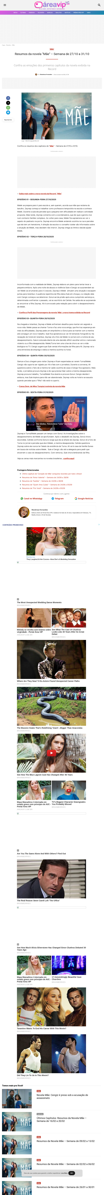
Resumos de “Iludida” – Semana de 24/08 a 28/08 (42, 481)
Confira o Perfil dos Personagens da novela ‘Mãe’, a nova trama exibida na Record (54, 312)
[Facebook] (8, 98)
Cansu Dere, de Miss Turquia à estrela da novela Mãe (42, 386)
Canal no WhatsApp (33, 498)
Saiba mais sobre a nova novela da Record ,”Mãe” (40, 194)
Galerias (40, 1114)
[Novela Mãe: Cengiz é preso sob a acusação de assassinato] (17, 1098)
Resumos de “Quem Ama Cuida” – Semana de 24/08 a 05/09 (47, 485)
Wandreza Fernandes (46, 74)
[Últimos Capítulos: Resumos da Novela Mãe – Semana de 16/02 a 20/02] (17, 1121)
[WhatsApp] (8, 108)
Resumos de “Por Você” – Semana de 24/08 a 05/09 (43, 488)
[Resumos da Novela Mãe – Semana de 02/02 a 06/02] (17, 1167)
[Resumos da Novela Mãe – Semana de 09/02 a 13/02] (17, 1144)
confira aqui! (68, 458)
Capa (3, 45)
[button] (91, 5)
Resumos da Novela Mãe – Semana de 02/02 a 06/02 (66, 1164)
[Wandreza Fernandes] (36, 74)
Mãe (13, 45)
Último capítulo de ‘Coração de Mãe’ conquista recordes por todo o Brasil (52, 474)
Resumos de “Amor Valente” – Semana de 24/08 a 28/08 (45, 477)
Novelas (8, 45)
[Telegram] (8, 112)
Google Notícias (85, 498)
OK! (71, 1173)
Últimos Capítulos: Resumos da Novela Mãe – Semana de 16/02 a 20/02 (62, 1119)
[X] (8, 103)
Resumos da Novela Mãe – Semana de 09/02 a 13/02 (66, 1141)
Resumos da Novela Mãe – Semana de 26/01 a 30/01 (66, 1187)
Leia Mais (64, 1173)
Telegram (59, 498)
